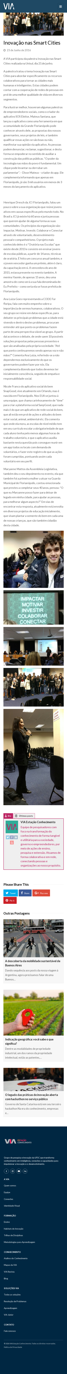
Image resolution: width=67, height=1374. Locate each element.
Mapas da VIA (10, 1265)
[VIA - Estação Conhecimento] (8, 6)
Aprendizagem (10, 1308)
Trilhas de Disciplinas (13, 1235)
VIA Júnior (8, 1314)
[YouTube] (12, 843)
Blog (6, 1278)
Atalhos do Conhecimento (16, 1258)
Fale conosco (10, 1331)
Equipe (7, 1192)
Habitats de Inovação (13, 1228)
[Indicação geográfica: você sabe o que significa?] (33, 1013)
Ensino (7, 1222)
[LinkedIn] (25, 1171)
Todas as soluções (12, 1294)
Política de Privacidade (13, 1347)
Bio (9, 816)
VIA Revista (9, 1271)
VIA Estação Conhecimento (38, 822)
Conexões (8, 1199)
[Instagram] (16, 838)
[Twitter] (8, 838)
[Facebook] (12, 838)
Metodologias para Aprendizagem (19, 1242)
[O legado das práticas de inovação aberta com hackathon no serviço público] (33, 1079)
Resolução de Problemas (15, 1301)
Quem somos (10, 1185)
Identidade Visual (12, 1205)
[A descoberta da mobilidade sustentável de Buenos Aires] (33, 938)
